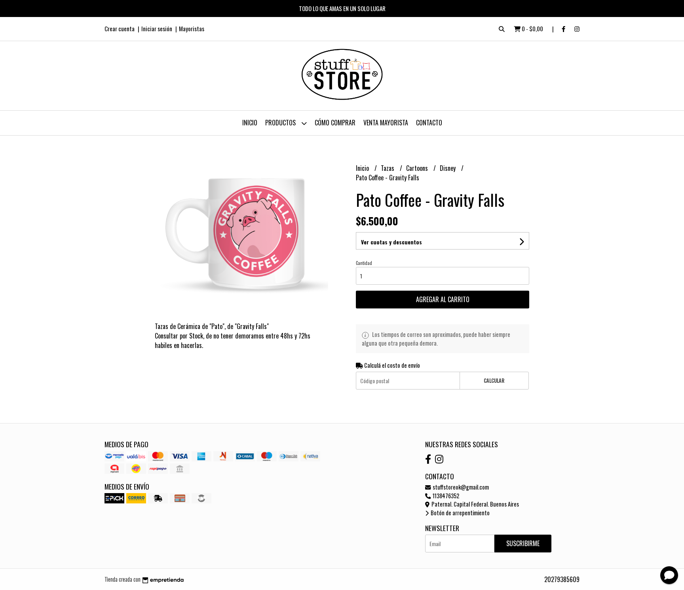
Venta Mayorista (385, 122)
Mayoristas (191, 28)
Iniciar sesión (156, 28)
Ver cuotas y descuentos (391, 242)
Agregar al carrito (442, 299)
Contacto (429, 122)
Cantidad (364, 263)
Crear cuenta (119, 28)
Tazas (388, 168)
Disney (448, 168)
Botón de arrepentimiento (459, 513)
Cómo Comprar (335, 122)
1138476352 (445, 496)
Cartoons (417, 168)
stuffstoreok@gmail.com (460, 487)
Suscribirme (523, 543)
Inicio (249, 122)
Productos (281, 122)
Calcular (494, 380)
